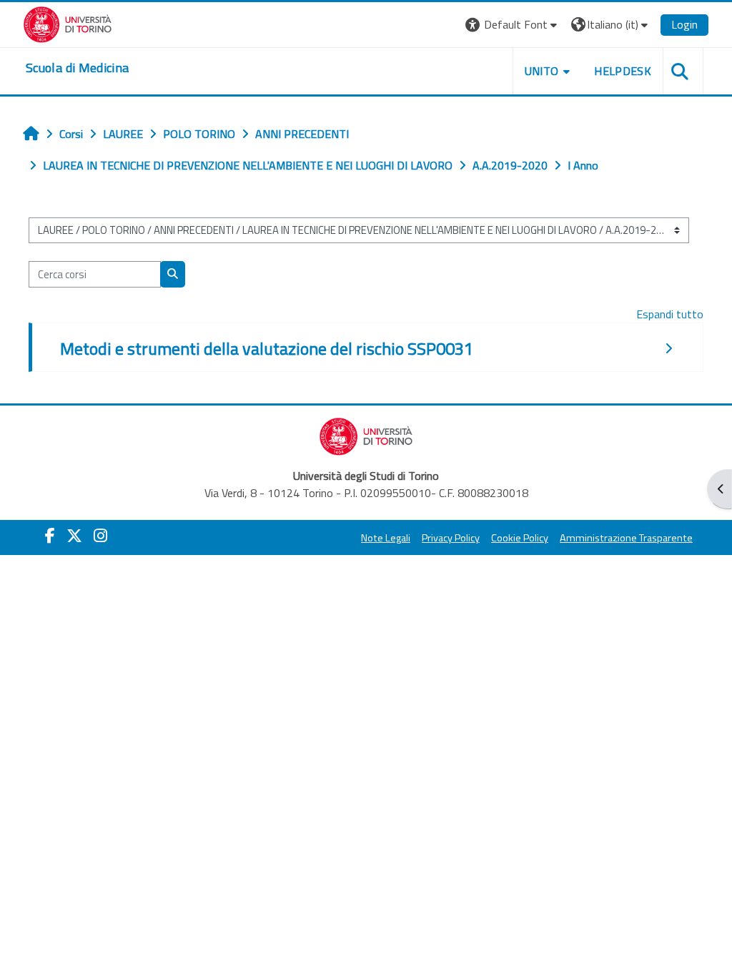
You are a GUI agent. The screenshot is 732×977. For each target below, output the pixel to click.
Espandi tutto (669, 314)
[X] (74, 536)
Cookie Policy (519, 538)
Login (684, 24)
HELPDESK (622, 70)
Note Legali (385, 538)
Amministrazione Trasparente (626, 538)
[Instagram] (100, 536)
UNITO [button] (542, 70)
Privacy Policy (451, 538)
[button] (513, 25)
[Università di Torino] (67, 22)
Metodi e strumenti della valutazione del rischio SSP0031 (266, 348)
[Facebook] (50, 536)
